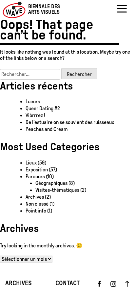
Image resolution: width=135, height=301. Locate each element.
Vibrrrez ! (35, 115)
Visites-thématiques (57, 190)
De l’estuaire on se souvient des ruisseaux (70, 122)
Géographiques (51, 183)
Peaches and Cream (47, 129)
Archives (35, 197)
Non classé (37, 204)
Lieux (31, 162)
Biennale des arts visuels (44, 9)
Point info (36, 210)
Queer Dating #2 (43, 108)
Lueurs (33, 101)
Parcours (35, 176)
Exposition (37, 169)
